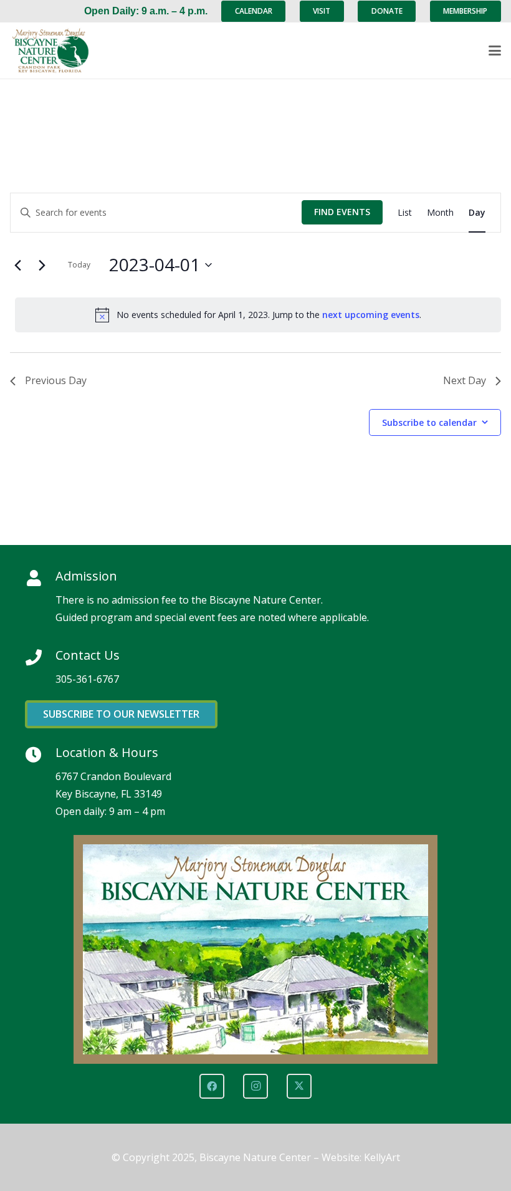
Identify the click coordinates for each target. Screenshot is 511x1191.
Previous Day (56, 380)
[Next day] (41, 265)
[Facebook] (211, 1086)
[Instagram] (255, 1086)
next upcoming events (370, 315)
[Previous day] (17, 265)
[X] (299, 1086)
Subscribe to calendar (429, 422)
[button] (494, 50)
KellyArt (382, 1157)
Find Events (342, 212)
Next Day (464, 380)
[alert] (258, 314)
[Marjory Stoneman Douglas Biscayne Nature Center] (56, 50)
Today (79, 264)
